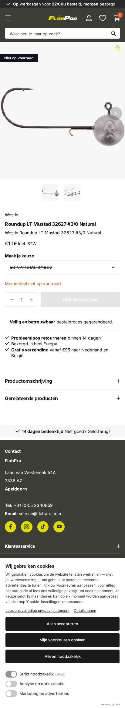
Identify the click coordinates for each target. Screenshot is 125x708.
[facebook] (10, 526)
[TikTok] (43, 526)
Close (62, 545)
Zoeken (113, 33)
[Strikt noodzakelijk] (11, 674)
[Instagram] (26, 526)
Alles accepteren (62, 623)
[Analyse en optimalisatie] (11, 684)
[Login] (89, 18)
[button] (115, 48)
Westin (11, 214)
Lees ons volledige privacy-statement (37, 610)
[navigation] (50, 192)
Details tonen (85, 610)
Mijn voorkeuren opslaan (62, 639)
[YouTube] (59, 526)
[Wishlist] (102, 18)
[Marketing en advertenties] (11, 693)
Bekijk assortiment (8, 18)
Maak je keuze (19, 255)
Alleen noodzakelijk (63, 656)
